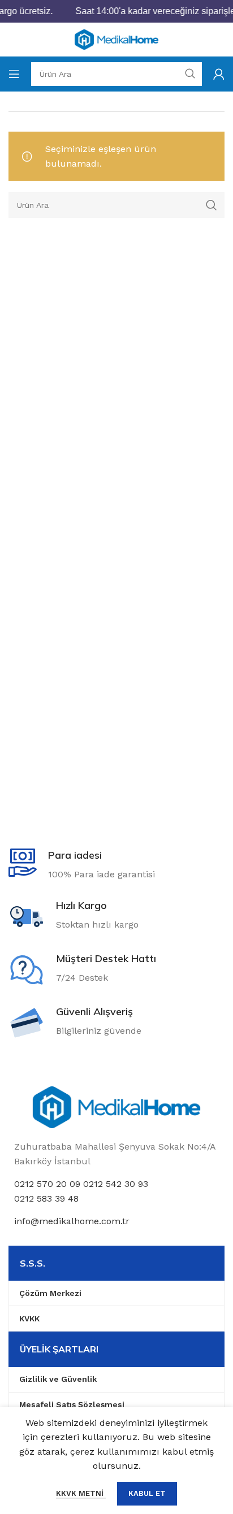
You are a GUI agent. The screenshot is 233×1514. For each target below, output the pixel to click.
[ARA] (212, 205)
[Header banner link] (116, 11)
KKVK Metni (81, 1493)
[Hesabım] (219, 74)
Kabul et (147, 1493)
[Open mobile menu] (14, 74)
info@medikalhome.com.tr (72, 1221)
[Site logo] (116, 38)
